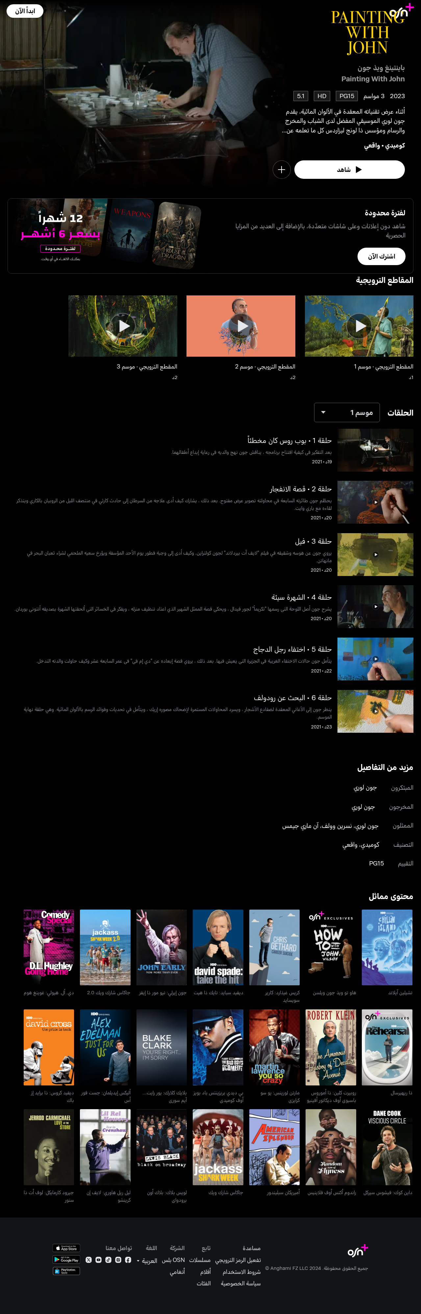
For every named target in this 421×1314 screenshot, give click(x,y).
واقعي (372, 145)
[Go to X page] (89, 1261)
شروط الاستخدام (242, 1272)
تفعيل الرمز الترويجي (238, 1260)
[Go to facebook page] (128, 1261)
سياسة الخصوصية (241, 1283)
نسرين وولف (337, 825)
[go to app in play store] (66, 1259)
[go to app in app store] (66, 1248)
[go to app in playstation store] (66, 1271)
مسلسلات (200, 1260)
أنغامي (177, 1272)
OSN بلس (173, 1260)
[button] (25, 11)
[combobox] (347, 412)
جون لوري (365, 786)
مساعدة (252, 1248)
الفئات (204, 1283)
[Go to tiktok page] (108, 1261)
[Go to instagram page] (118, 1261)
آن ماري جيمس (300, 825)
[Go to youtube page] (98, 1261)
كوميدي (395, 145)
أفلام (205, 1272)
